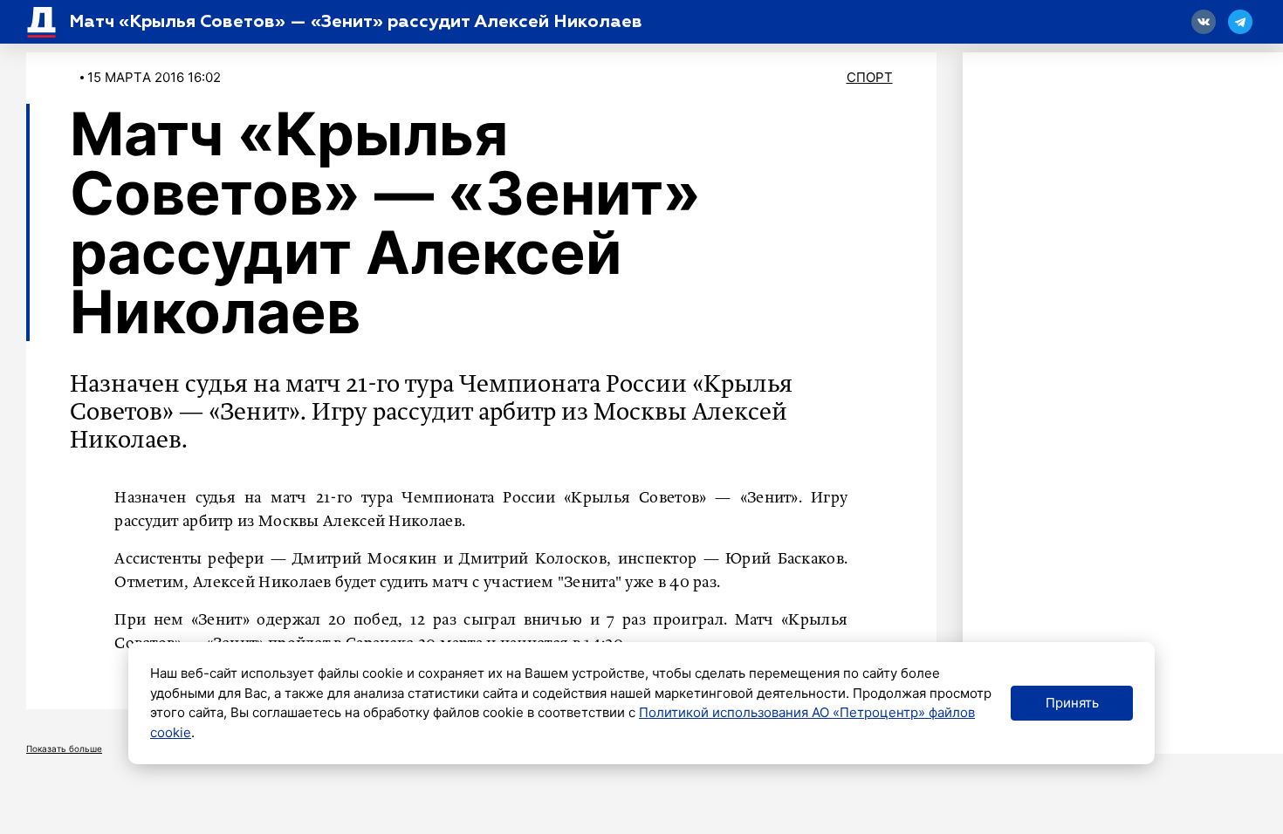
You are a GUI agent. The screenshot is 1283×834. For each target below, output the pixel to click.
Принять (1072, 702)
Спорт (870, 77)
